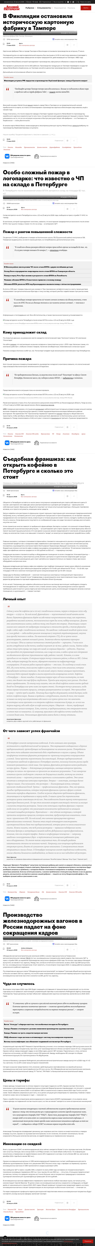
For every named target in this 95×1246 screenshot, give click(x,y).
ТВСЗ (28, 958)
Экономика (6, 150)
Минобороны (75, 434)
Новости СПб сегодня (32, 434)
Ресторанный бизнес (33, 892)
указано (13, 344)
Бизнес (20, 1210)
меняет (59, 414)
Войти (85, 8)
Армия (83, 434)
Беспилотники (7, 436)
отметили (54, 250)
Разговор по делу (12, 892)
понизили (55, 418)
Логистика (66, 434)
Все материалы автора (27, 45)
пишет (52, 92)
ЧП (53, 434)
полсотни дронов (47, 405)
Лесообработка (66, 147)
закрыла (75, 125)
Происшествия (45, 434)
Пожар (58, 434)
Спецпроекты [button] (44, 8)
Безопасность (18, 436)
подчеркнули (68, 378)
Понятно (88, 1241)
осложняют (39, 409)
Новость (10, 147)
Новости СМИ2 (8, 163)
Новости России (8, 1212)
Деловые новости (42, 147)
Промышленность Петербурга (67, 1210)
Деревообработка (55, 147)
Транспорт (40, 1210)
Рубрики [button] (30, 8)
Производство (77, 147)
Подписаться (46, 2)
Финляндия (18, 147)
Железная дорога (50, 1210)
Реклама (71, 8)
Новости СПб (19, 434)
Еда (43, 892)
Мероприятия (60, 8)
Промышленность (29, 147)
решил (30, 105)
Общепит (22, 892)
